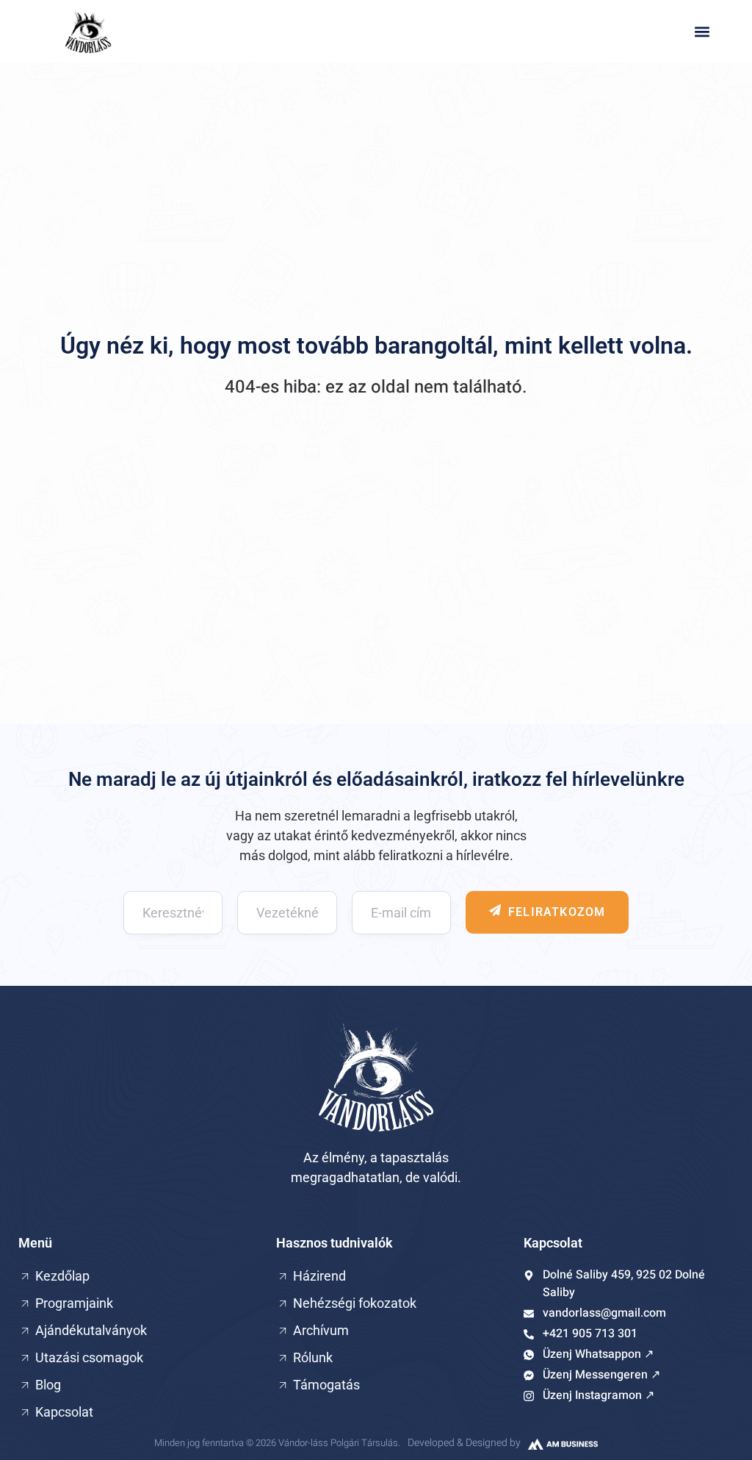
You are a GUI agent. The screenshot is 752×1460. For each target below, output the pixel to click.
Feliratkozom (556, 912)
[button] (702, 31)
